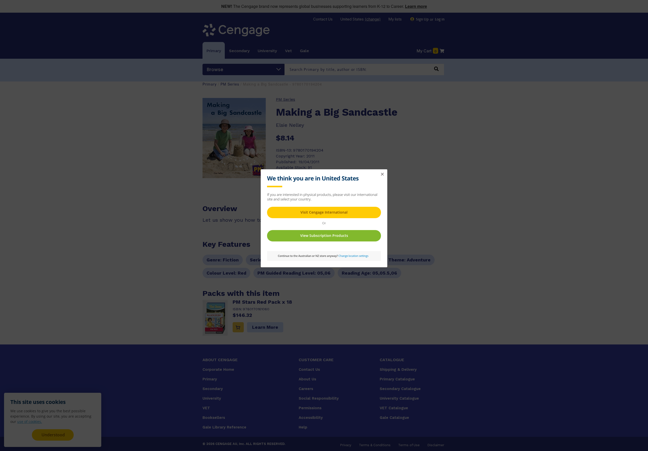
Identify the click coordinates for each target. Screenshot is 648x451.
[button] (382, 174)
